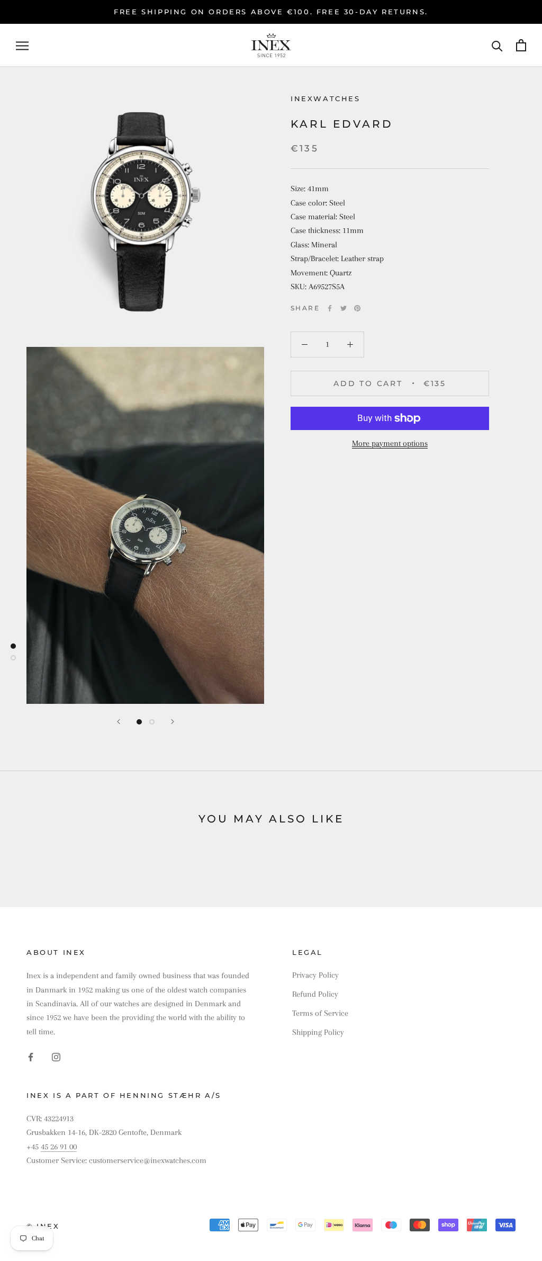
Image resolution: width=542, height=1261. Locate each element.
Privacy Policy (315, 975)
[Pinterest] (357, 308)
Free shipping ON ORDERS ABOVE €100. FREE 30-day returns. (271, 11)
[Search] (497, 45)
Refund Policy (315, 994)
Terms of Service (320, 1013)
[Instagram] (56, 1056)
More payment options (390, 443)
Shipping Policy (318, 1032)
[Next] (172, 721)
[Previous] (118, 721)
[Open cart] (521, 45)
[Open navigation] (22, 45)
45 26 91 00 (59, 1146)
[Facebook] (330, 308)
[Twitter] (343, 308)
